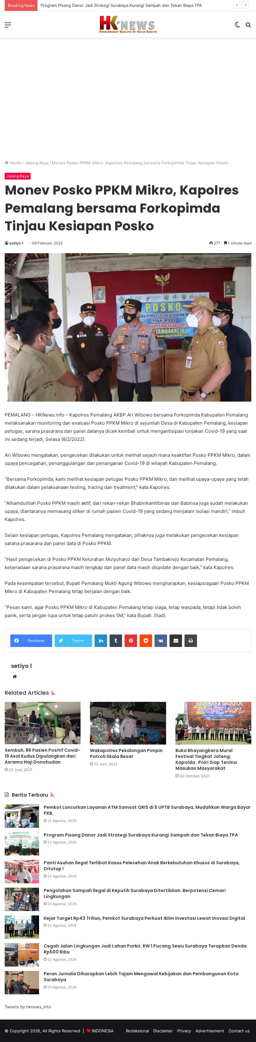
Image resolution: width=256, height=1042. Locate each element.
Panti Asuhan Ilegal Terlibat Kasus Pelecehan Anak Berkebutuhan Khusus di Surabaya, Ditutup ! (142, 866)
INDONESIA (103, 1030)
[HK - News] (128, 24)
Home (14, 162)
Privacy (184, 1030)
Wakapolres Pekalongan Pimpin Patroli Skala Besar (126, 753)
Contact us (239, 1030)
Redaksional (137, 1030)
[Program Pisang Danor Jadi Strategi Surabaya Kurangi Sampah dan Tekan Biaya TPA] (22, 844)
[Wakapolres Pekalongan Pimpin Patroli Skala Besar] (128, 723)
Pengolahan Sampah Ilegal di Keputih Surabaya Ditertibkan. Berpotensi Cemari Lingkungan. (135, 893)
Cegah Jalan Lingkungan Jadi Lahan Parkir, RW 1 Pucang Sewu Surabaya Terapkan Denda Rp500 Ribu (145, 949)
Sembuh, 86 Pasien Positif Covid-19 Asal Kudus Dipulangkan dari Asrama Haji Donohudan (42, 756)
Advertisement (209, 1030)
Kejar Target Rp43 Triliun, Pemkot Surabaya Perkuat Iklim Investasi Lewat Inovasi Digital (144, 918)
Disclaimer (163, 1030)
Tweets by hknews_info (28, 1006)
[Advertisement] (128, 103)
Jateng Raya (36, 162)
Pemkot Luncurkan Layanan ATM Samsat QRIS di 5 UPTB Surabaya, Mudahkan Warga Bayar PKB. (147, 810)
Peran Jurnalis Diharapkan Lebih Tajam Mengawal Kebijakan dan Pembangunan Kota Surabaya (141, 977)
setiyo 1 (16, 243)
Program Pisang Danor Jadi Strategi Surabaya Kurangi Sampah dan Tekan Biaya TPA (141, 835)
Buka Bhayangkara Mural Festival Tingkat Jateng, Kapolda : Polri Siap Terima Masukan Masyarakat (206, 759)
